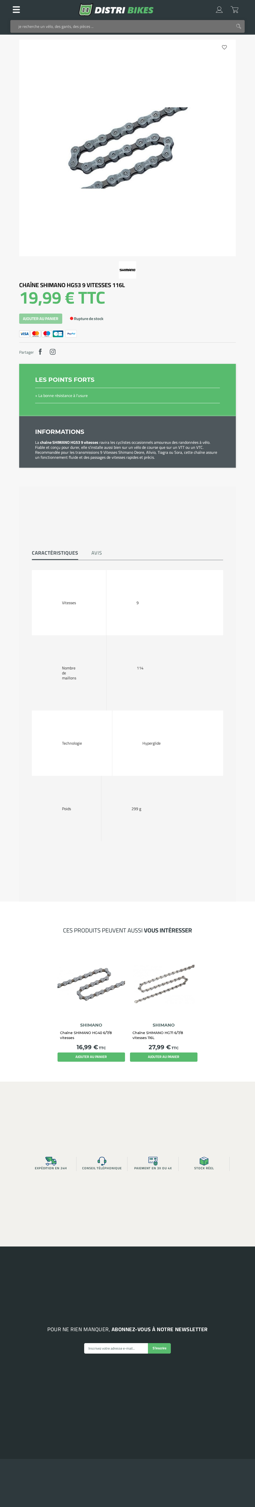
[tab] (55, 553)
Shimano (91, 1025)
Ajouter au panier (40, 318)
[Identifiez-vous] (219, 9)
